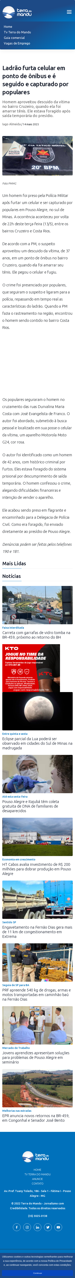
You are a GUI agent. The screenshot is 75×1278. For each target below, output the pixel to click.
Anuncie (37, 1179)
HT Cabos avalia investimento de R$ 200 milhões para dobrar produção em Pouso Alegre (36, 869)
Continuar (37, 1273)
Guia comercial (14, 37)
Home (8, 26)
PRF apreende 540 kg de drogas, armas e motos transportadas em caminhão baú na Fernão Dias (36, 994)
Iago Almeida (11, 124)
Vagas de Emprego (17, 43)
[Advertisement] (37, 365)
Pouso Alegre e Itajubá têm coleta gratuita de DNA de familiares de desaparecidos (30, 806)
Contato (37, 1183)
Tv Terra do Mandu (17, 32)
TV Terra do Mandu (38, 1174)
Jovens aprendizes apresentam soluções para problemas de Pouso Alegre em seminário (35, 1057)
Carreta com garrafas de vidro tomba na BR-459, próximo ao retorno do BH (36, 634)
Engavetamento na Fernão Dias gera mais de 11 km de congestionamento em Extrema (37, 932)
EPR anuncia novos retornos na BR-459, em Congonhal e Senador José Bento (35, 1117)
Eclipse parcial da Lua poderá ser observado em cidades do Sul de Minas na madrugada (37, 743)
